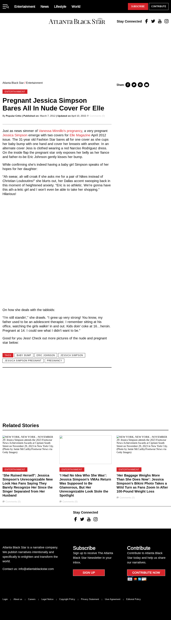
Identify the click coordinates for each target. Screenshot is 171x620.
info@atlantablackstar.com (36, 569)
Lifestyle (60, 6)
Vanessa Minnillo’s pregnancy (60, 131)
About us (18, 599)
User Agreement (112, 599)
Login (5, 599)
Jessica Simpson (15, 135)
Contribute (158, 6)
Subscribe (138, 6)
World (76, 6)
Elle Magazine (80, 135)
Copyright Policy (67, 599)
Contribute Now (146, 572)
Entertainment (24, 6)
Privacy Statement (90, 599)
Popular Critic (13, 115)
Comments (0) (97, 115)
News (45, 6)
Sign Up (89, 572)
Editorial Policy (133, 599)
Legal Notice (47, 599)
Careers (32, 599)
